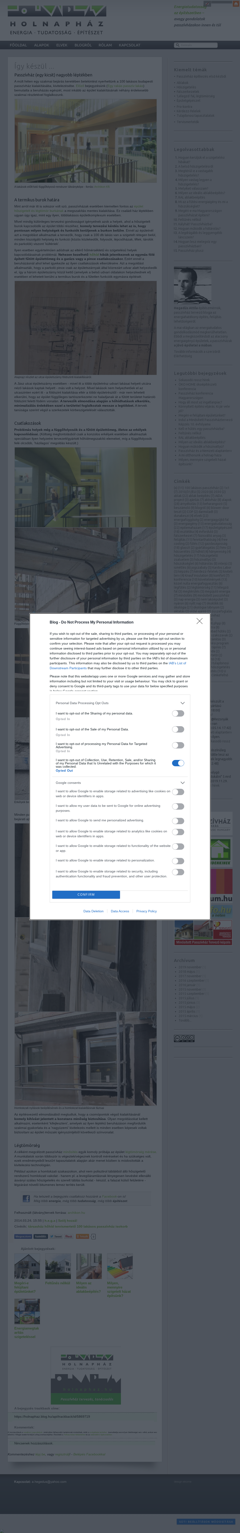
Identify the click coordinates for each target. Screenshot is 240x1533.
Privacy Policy (146, 911)
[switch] (178, 713)
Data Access (120, 911)
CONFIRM (86, 894)
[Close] (201, 622)
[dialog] (120, 766)
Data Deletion (93, 911)
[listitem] (120, 703)
